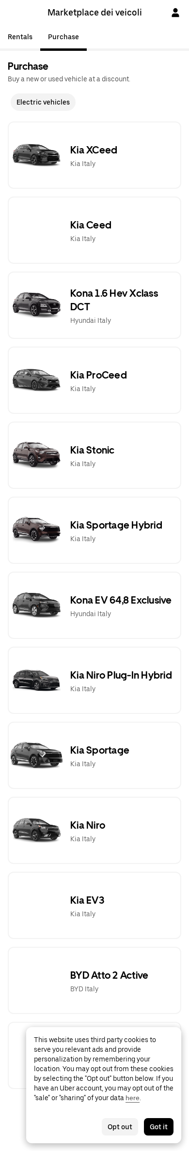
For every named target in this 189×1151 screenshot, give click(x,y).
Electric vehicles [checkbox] (43, 102)
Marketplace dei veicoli (94, 12)
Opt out (120, 1127)
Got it (159, 1127)
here (133, 1098)
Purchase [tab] (63, 37)
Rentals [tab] (20, 37)
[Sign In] (175, 12)
